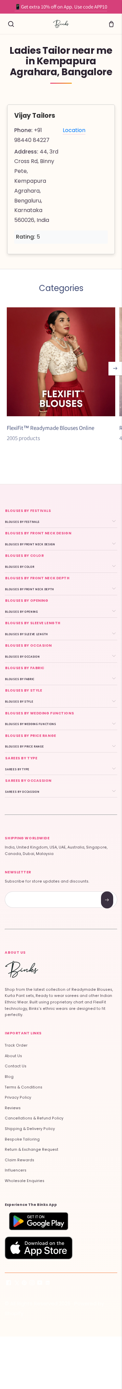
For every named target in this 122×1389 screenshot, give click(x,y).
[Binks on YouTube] (39, 1284)
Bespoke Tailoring (22, 1139)
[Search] (10, 23)
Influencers (15, 1170)
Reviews (13, 1108)
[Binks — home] (61, 24)
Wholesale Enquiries (24, 1180)
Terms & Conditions (23, 1087)
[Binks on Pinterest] (24, 1284)
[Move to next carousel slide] (115, 368)
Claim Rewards (19, 1160)
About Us (13, 1056)
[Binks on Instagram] (32, 1284)
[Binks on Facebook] (8, 1284)
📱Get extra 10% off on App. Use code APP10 (61, 6)
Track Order (16, 1045)
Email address (29, 892)
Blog (9, 1076)
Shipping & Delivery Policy (30, 1128)
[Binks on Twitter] (16, 1284)
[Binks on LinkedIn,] (47, 1284)
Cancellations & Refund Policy (34, 1118)
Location (74, 130)
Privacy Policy (18, 1097)
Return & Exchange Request (31, 1149)
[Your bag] (111, 23)
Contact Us (15, 1066)
